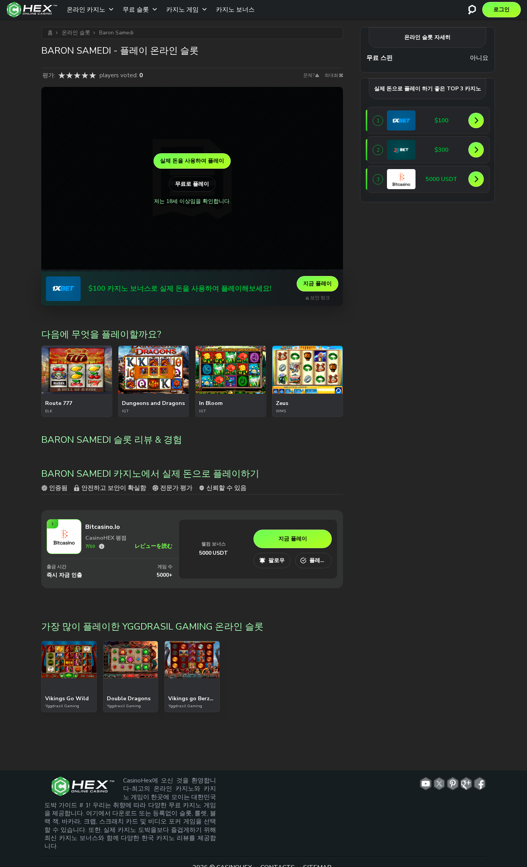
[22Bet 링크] (401, 150)
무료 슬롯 (136, 9)
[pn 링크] (453, 784)
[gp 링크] (466, 784)
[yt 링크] (426, 784)
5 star (92, 75)
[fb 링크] (480, 784)
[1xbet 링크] (63, 288)
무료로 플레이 (192, 184)
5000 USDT (213, 553)
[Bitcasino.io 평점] (101, 546)
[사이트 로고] (32, 9)
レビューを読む (153, 546)
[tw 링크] (439, 784)
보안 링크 (320, 298)
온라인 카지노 (86, 9)
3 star (77, 75)
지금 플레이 (317, 283)
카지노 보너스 (235, 9)
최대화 (331, 75)
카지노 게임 (182, 9)
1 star (61, 75)
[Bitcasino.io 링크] (64, 551)
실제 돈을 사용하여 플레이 (192, 160)
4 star (84, 75)
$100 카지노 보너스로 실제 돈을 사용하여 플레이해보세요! (179, 288)
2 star (69, 75)
